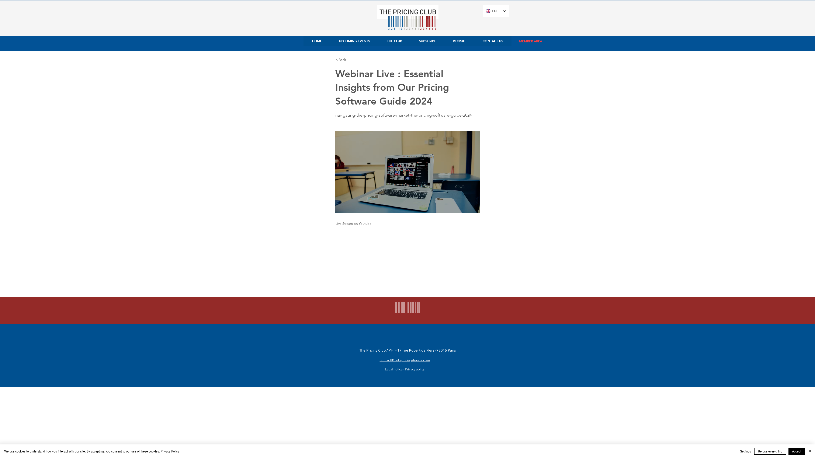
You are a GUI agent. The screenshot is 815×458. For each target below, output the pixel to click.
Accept (796, 451)
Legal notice (393, 369)
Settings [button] (745, 451)
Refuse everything (770, 451)
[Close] (809, 451)
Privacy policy (414, 369)
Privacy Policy (170, 451)
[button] (350, 60)
